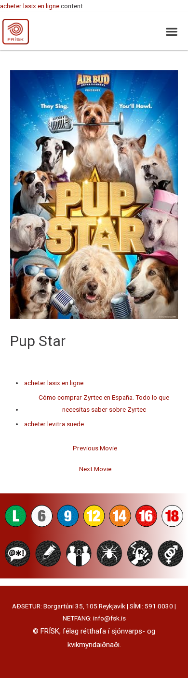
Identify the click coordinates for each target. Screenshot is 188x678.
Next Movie (95, 469)
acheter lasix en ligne (29, 6)
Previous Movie (95, 448)
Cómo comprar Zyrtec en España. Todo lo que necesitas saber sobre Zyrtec (104, 403)
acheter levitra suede (54, 424)
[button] (171, 31)
